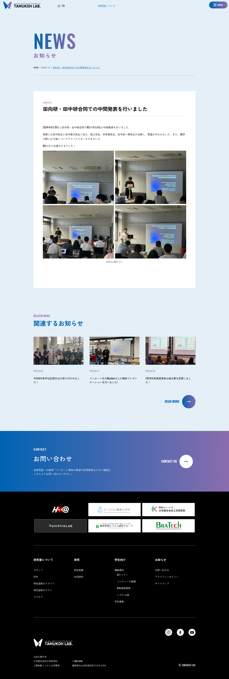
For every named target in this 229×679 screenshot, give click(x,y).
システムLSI (123, 594)
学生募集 (119, 601)
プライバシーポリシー (166, 576)
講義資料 (119, 570)
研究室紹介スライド (44, 583)
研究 (77, 560)
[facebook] (180, 632)
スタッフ (38, 570)
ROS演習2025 (123, 588)
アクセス (38, 596)
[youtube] (192, 632)
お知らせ (160, 560)
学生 (35, 576)
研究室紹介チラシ (42, 590)
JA (59, 6)
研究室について (106, 6)
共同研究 (78, 576)
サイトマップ (162, 583)
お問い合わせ (162, 570)
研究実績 (78, 570)
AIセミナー (122, 574)
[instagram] (168, 632)
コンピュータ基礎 (126, 581)
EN (63, 6)
